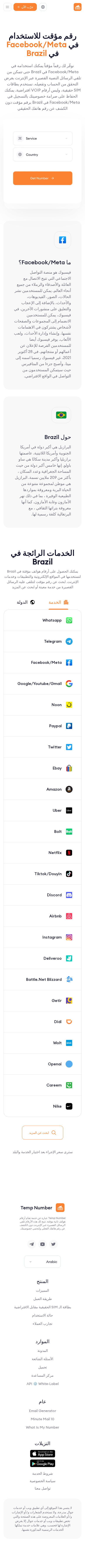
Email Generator (42, 1410)
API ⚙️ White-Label (43, 1383)
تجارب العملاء (42, 1323)
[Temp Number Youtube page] (42, 1244)
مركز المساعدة (42, 1375)
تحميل (42, 1367)
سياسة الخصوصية (42, 1481)
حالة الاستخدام (42, 1315)
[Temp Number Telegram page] (31, 1244)
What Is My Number (42, 1427)
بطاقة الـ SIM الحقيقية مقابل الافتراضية (42, 1307)
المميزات (42, 1290)
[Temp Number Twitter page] (53, 1244)
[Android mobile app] (42, 1463)
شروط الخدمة (42, 1473)
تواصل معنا (43, 1488)
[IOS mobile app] (42, 1454)
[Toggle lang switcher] (43, 7)
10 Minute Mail (42, 1419)
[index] (78, 7)
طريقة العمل (42, 1299)
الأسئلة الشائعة (42, 1359)
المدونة (42, 1350)
